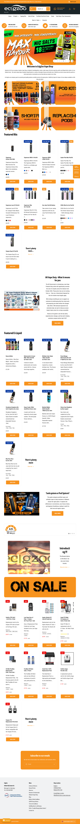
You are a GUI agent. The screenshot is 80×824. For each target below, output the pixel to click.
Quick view (12, 181)
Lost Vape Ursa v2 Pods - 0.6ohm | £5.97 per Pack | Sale (29, 619)
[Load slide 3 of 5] (61, 61)
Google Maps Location (59, 793)
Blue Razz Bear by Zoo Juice (9, 459)
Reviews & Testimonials (34, 792)
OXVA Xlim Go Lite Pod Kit (67, 205)
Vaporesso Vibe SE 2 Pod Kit (28, 206)
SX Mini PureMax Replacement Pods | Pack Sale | (10, 670)
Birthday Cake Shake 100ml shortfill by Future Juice (47, 357)
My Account (73, 1)
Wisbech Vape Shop (33, 795)
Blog (30, 797)
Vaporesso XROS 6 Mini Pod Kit (46, 158)
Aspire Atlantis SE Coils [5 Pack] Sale (47, 618)
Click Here (12, 788)
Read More (58, 323)
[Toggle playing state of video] (46, 570)
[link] (40, 529)
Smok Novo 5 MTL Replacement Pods (47, 669)
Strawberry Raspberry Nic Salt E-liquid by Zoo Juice (12, 408)
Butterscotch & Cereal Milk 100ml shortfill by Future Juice (29, 357)
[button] (15, 16)
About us (31, 790)
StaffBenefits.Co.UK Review (35, 806)
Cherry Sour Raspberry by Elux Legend (66, 408)
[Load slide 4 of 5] (63, 61)
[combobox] (43, 9)
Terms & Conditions (33, 804)
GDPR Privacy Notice (33, 801)
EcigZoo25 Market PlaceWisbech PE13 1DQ (58, 788)
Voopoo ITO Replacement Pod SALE (12, 721)
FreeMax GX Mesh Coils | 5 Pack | (28, 669)
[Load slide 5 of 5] (65, 61)
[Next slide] (68, 61)
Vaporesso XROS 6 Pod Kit (30, 157)
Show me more (64, 567)
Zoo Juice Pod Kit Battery (48, 205)
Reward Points (32, 788)
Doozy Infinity (9, 356)
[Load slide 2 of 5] (59, 61)
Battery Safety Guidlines (34, 799)
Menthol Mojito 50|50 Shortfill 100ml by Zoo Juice (47, 408)
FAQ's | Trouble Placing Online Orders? (37, 808)
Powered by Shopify (15, 821)
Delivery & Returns (33, 786)
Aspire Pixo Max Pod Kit (67, 157)
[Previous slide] (54, 61)
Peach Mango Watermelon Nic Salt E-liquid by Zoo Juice (66, 357)
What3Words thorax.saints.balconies (62, 795)
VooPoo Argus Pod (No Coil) (64, 669)
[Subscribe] (54, 764)
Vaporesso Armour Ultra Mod (10, 158)
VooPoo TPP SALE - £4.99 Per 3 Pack (10, 618)
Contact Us (31, 810)
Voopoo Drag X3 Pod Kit (12, 251)
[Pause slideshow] (72, 61)
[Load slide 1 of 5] (57, 61)
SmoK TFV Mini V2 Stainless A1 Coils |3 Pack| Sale (65, 619)
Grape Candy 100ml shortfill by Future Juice (30, 408)
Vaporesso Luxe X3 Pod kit (12, 205)
